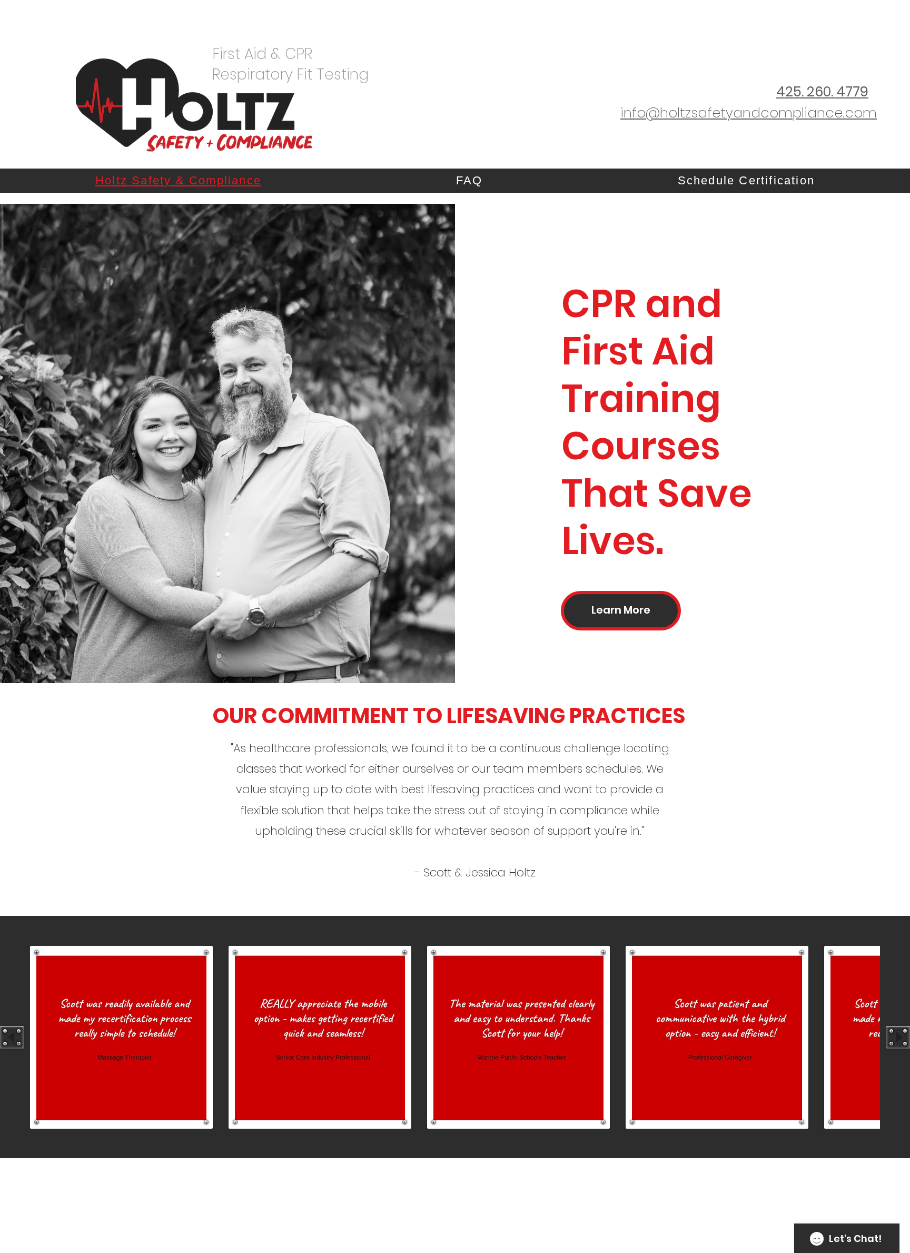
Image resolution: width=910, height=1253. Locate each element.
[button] (121, 1037)
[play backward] (12, 1037)
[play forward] (898, 1037)
